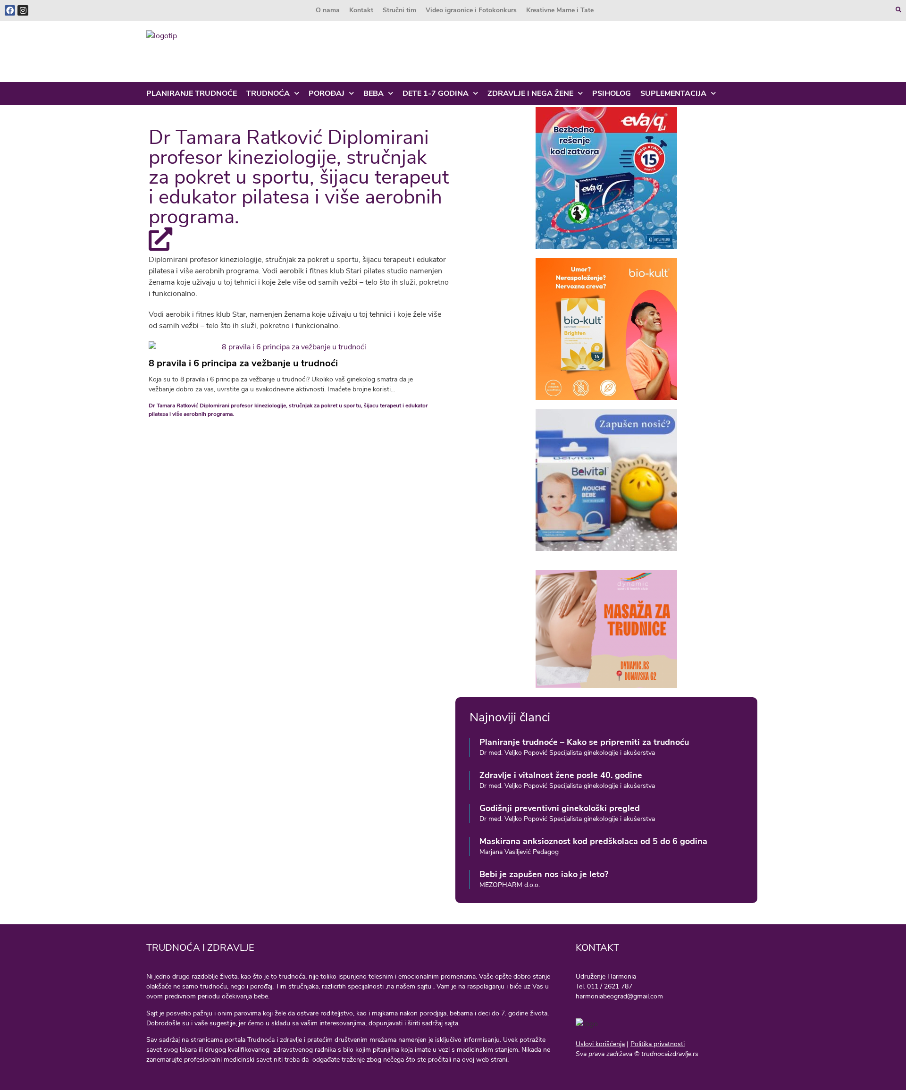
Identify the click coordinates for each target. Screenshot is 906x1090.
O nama (328, 10)
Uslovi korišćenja (600, 1043)
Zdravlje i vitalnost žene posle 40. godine (560, 775)
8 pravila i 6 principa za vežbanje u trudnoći (243, 363)
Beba (373, 93)
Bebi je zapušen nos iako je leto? (543, 874)
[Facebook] (10, 10)
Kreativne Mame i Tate (560, 10)
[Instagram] (22, 10)
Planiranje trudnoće (191, 93)
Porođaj (326, 93)
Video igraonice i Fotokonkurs (471, 10)
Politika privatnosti (657, 1043)
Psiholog (611, 93)
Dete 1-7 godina (436, 93)
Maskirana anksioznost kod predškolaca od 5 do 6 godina (593, 841)
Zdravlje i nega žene (530, 93)
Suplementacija (673, 93)
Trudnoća (268, 93)
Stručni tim (399, 10)
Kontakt (361, 10)
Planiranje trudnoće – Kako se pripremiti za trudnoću (584, 742)
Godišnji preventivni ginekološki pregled (559, 808)
